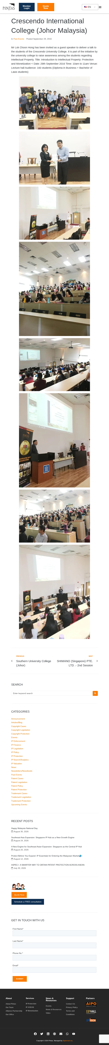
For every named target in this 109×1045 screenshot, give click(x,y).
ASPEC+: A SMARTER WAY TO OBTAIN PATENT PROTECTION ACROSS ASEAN (47, 865)
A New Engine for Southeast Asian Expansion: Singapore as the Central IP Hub (46, 846)
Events (14, 737)
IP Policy (15, 752)
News (13, 767)
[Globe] (54, 1034)
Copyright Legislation (20, 730)
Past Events (18, 39)
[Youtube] (73, 1034)
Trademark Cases (19, 793)
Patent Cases (17, 778)
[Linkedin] (48, 1034)
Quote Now (19, 895)
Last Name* (18, 941)
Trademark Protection (21, 801)
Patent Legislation (19, 782)
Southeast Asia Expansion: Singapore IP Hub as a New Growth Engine (42, 837)
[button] (100, 7)
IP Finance (16, 745)
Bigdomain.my (67, 1040)
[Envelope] (61, 1034)
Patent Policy (17, 786)
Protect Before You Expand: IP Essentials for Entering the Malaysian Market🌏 (46, 856)
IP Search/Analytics (20, 760)
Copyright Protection (20, 734)
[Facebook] (35, 1034)
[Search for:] (51, 693)
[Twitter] (42, 1034)
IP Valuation (16, 763)
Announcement (18, 719)
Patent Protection (19, 789)
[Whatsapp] (67, 1034)
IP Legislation (17, 748)
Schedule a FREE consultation (27, 902)
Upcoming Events (19, 804)
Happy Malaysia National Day (24, 828)
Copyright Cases (18, 726)
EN (89, 7)
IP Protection (17, 756)
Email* (15, 965)
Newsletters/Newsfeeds (21, 771)
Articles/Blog (16, 722)
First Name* (18, 929)
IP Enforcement (18, 741)
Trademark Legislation (21, 797)
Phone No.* (18, 953)
